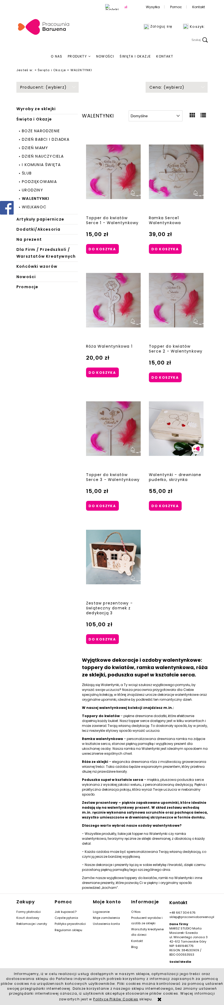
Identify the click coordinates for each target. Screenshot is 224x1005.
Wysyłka (153, 7)
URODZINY (32, 190)
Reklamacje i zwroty (31, 924)
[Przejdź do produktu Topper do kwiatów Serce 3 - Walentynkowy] (113, 429)
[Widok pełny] (203, 115)
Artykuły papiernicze (40, 219)
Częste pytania (66, 918)
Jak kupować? (65, 912)
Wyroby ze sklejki (36, 109)
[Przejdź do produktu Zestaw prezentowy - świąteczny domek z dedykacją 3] (113, 557)
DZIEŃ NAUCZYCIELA (43, 156)
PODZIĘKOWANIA (39, 181)
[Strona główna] (43, 27)
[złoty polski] (126, 7)
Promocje (27, 287)
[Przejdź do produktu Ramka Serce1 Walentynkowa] (176, 172)
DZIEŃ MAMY (35, 148)
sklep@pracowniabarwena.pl (191, 917)
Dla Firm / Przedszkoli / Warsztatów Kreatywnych (46, 253)
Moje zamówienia (106, 918)
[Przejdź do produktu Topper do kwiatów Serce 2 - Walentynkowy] (176, 300)
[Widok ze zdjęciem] (192, 115)
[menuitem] (56, 56)
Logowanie (101, 912)
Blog (134, 947)
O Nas (136, 912)
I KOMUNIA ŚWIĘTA (41, 164)
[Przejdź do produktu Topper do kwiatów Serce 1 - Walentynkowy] (113, 172)
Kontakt (198, 7)
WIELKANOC (34, 207)
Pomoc (176, 7)
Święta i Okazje (34, 119)
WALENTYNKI (35, 198)
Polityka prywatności (70, 924)
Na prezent (29, 239)
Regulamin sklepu (68, 930)
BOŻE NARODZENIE (41, 131)
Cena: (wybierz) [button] (167, 87)
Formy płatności (28, 912)
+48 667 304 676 (182, 912)
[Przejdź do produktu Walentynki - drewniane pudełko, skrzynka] (176, 429)
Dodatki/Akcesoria (38, 229)
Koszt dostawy (27, 918)
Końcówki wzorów (36, 266)
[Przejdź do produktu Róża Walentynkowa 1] (113, 300)
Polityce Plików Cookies (115, 999)
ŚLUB (27, 173)
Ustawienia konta (106, 924)
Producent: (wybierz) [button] (43, 87)
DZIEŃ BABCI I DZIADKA (45, 139)
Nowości (26, 276)
